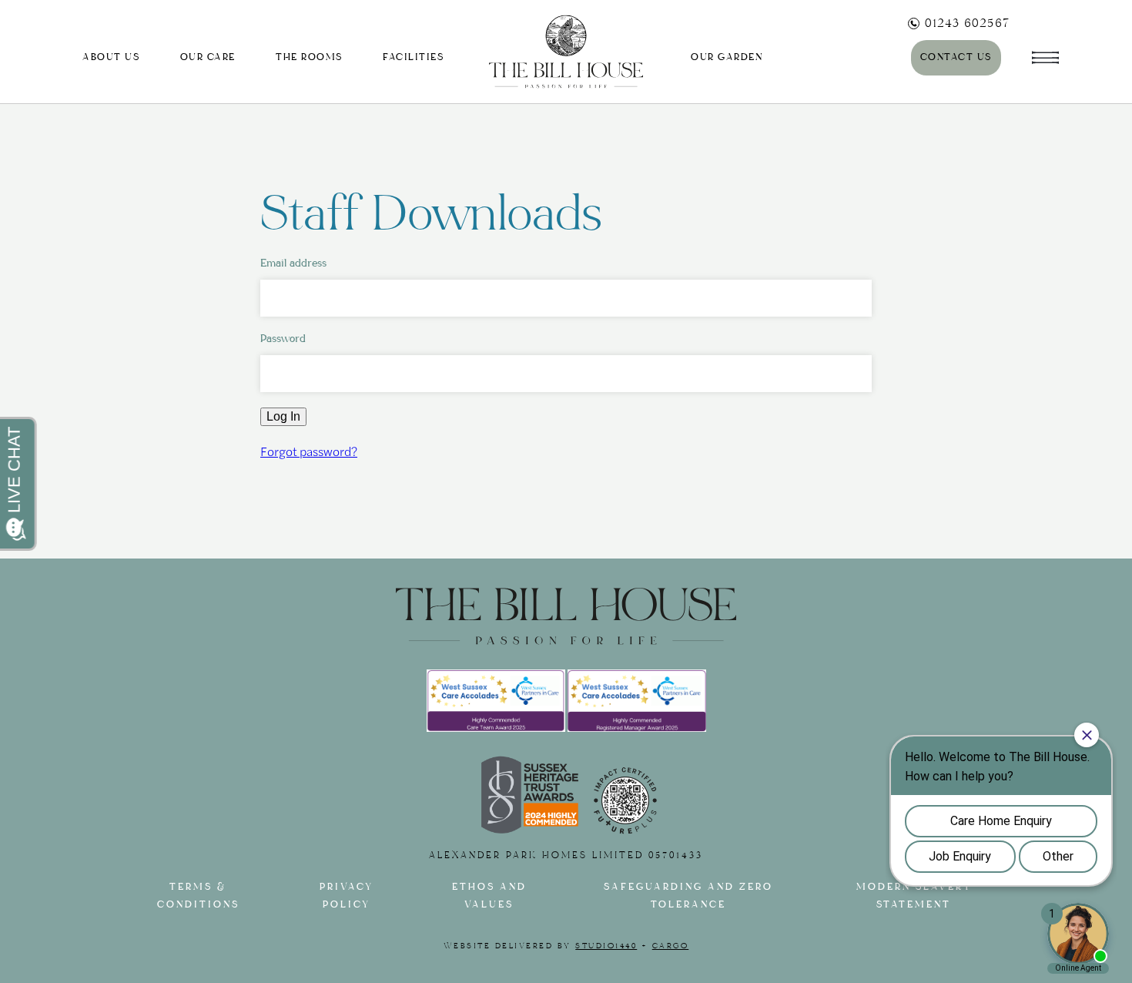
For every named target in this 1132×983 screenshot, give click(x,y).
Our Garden (726, 57)
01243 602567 (967, 23)
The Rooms (309, 57)
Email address (293, 263)
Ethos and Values (489, 896)
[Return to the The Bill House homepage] (566, 52)
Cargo (670, 946)
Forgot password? (308, 451)
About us (110, 57)
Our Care (208, 57)
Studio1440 (606, 946)
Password (283, 338)
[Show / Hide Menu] (1045, 51)
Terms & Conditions (198, 896)
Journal (841, 57)
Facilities (413, 57)
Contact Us (956, 57)
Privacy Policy (346, 896)
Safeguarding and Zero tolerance (688, 896)
